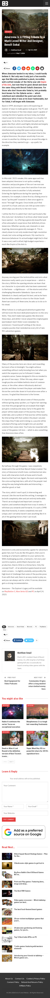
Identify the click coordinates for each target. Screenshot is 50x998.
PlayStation (43, 626)
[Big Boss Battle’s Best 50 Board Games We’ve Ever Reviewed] (7, 874)
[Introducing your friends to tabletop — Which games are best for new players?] (7, 958)
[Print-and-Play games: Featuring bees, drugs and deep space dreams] (7, 884)
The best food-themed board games (28, 909)
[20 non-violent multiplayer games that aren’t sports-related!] (7, 921)
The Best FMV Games (22, 891)
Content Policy (13, 982)
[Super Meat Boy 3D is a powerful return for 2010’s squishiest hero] (37, 738)
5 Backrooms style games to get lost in (29, 863)
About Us (9, 978)
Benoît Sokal (20, 626)
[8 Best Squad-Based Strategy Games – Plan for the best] (7, 856)
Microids (29, 626)
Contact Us (19, 978)
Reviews (8, 32)
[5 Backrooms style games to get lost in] (7, 865)
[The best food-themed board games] (7, 911)
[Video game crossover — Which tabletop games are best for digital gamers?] (7, 902)
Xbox (4, 630)
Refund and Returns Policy (32, 982)
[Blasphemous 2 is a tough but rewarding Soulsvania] (37, 711)
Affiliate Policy (25, 986)
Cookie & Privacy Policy (35, 978)
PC (33, 591)
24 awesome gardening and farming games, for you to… (28, 929)
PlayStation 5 (9, 591)
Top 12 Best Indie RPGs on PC (25, 937)
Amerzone (11, 626)
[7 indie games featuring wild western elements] (7, 948)
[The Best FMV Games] (7, 893)
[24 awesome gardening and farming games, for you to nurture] (7, 930)
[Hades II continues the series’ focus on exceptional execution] (12, 711)
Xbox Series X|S (22, 591)
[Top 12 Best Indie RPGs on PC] (7, 939)
